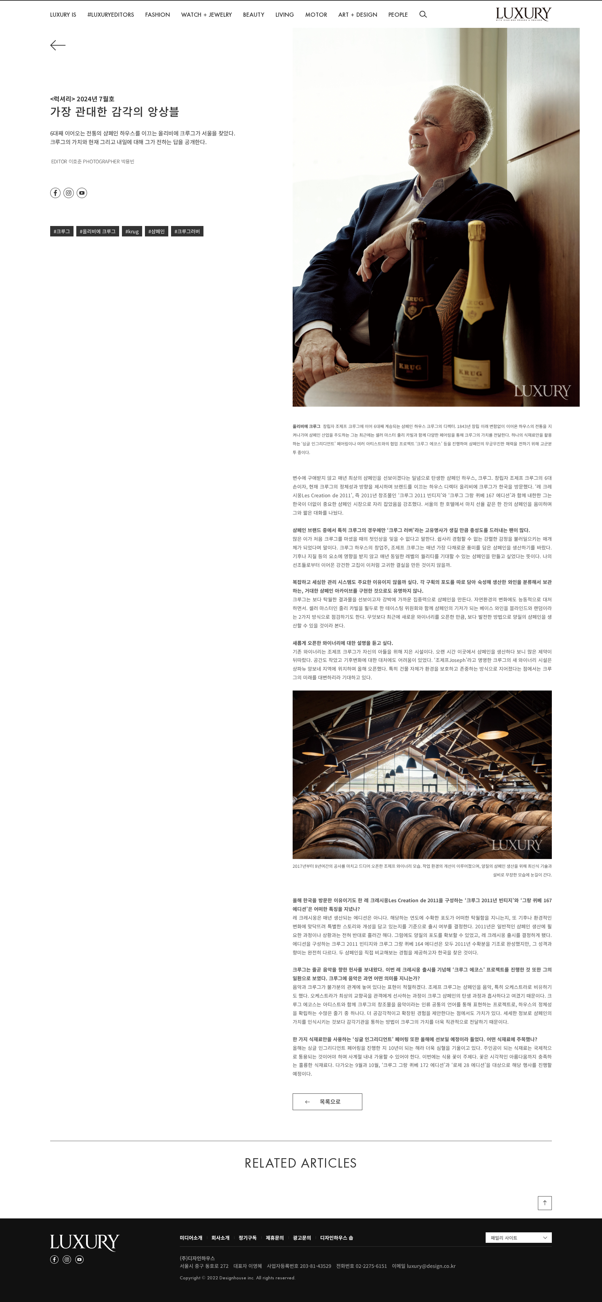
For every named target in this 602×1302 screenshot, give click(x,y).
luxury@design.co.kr (431, 1265)
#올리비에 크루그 (98, 231)
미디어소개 (191, 1237)
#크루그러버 (187, 231)
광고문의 (302, 1237)
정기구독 (248, 1237)
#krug (132, 231)
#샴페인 (156, 231)
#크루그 (62, 231)
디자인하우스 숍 (336, 1237)
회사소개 (220, 1237)
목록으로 (330, 1101)
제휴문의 (275, 1237)
